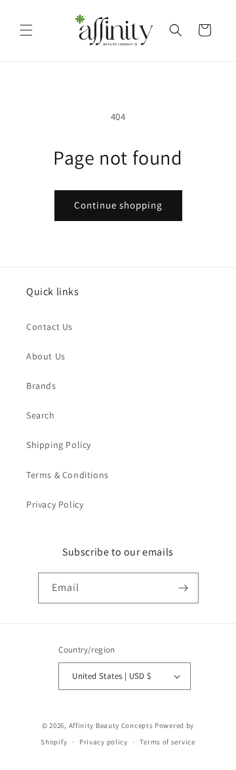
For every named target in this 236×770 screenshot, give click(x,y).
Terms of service (167, 741)
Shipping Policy (58, 445)
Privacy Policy (54, 504)
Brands (41, 386)
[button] (26, 30)
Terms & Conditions (67, 475)
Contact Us (49, 327)
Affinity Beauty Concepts (111, 725)
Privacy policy (103, 741)
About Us (46, 356)
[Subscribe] (183, 588)
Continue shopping (118, 205)
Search (40, 415)
